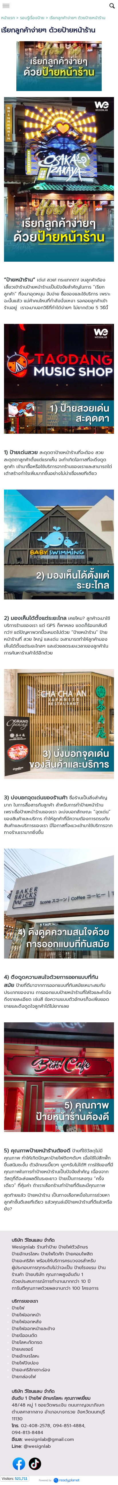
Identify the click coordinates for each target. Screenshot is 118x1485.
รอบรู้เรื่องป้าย (32, 18)
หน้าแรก (8, 18)
